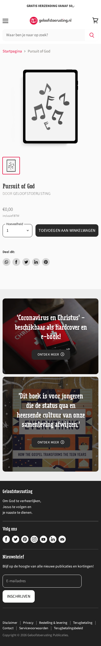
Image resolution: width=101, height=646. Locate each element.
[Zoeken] (92, 35)
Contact (8, 628)
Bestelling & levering (53, 622)
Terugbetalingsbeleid (68, 628)
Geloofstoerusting (32, 193)
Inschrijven (18, 596)
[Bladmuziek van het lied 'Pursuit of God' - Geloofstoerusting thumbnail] (11, 165)
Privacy (28, 622)
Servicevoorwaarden (33, 628)
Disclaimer (10, 622)
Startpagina (12, 51)
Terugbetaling (82, 622)
